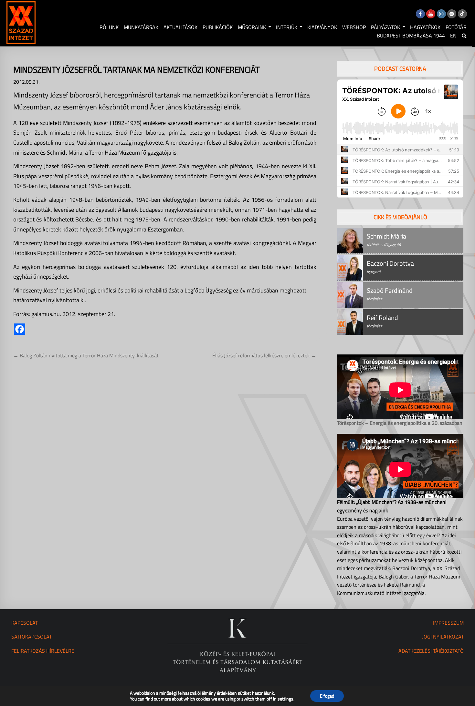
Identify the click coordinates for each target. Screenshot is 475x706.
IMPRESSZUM (448, 623)
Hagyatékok (425, 27)
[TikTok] (462, 13)
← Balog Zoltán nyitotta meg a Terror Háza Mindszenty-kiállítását (86, 355)
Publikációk (218, 27)
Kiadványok (322, 27)
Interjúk (286, 27)
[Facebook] (420, 13)
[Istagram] (441, 13)
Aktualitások (180, 27)
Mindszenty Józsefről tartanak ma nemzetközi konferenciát (136, 69)
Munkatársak (141, 27)
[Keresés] (464, 35)
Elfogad (327, 695)
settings (285, 699)
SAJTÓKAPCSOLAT (31, 636)
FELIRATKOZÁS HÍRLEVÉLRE (42, 651)
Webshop (354, 27)
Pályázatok (385, 27)
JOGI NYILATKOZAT (443, 636)
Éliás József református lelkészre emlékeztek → (264, 355)
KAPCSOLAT (24, 623)
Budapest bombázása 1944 (411, 35)
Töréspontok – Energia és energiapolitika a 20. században (399, 423)
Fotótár (456, 27)
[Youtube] (430, 13)
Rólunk (109, 27)
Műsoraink (252, 27)
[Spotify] (451, 13)
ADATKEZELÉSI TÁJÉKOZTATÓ (431, 651)
